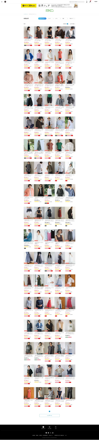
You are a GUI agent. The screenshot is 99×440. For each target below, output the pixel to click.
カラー (56, 18)
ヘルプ (66, 435)
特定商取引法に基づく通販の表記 (59, 435)
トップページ (26, 14)
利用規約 (37, 435)
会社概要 (33, 435)
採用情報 (40, 435)
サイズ (49, 18)
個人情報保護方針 (45, 435)
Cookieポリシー (51, 435)
